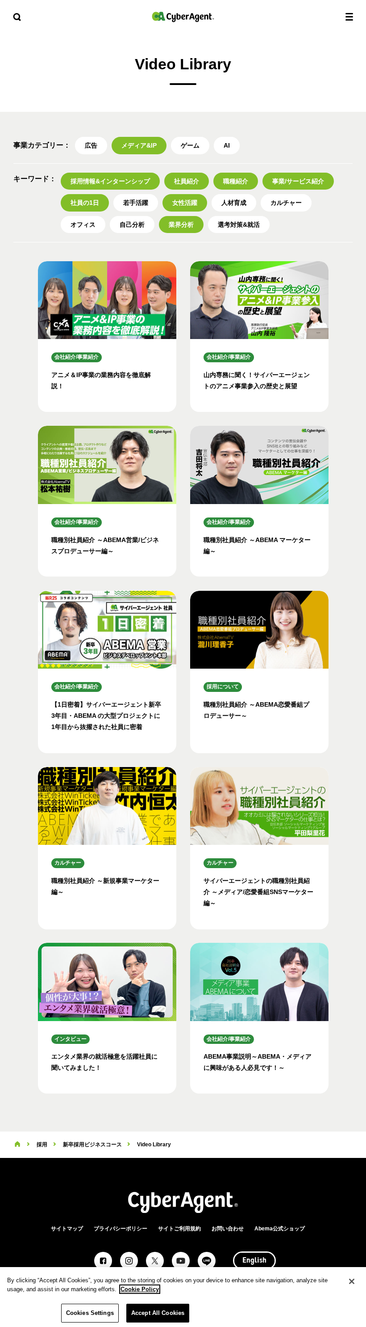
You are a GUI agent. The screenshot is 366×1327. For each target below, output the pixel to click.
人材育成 (233, 202)
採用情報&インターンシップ (110, 181)
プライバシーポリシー (120, 1228)
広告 (91, 145)
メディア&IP (139, 145)
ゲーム (190, 145)
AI (227, 145)
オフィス (83, 224)
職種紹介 (235, 181)
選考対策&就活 (239, 224)
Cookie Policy (140, 1289)
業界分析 (181, 224)
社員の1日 (85, 202)
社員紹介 (186, 181)
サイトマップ (67, 1228)
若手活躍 (135, 202)
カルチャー (286, 202)
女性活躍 (184, 202)
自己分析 (132, 224)
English (254, 1261)
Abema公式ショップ (279, 1228)
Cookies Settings (90, 1313)
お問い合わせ (228, 1228)
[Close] (352, 1281)
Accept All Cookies (157, 1313)
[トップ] (17, 1144)
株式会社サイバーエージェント (183, 17)
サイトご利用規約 (179, 1228)
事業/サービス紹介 (298, 181)
